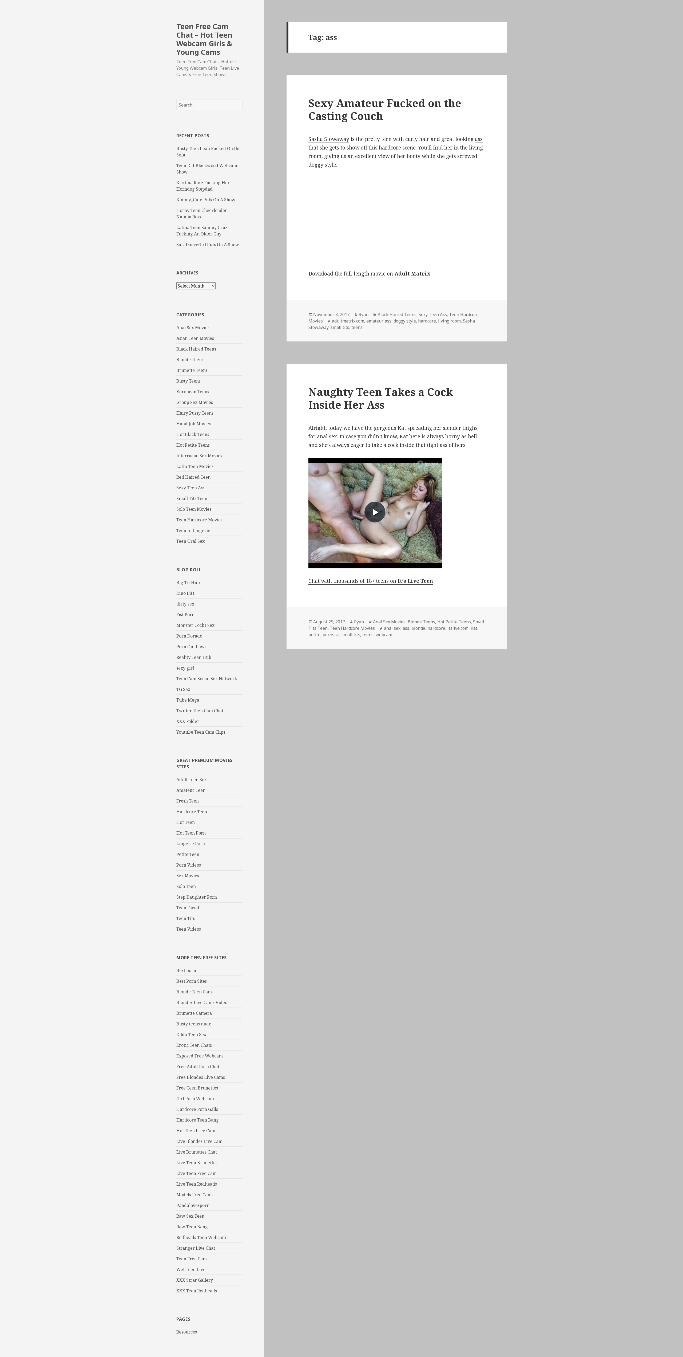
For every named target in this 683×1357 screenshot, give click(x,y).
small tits (340, 327)
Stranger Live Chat (195, 1248)
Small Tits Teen (191, 498)
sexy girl (185, 668)
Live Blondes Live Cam (199, 1141)
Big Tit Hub (188, 582)
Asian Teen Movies (195, 338)
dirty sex (185, 604)
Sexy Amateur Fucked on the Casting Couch (384, 109)
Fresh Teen (187, 801)
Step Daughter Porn (196, 897)
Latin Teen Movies (194, 466)
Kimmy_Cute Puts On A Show (205, 200)
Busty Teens (188, 381)
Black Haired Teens (196, 349)
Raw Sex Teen (190, 1216)
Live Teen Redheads (196, 1184)
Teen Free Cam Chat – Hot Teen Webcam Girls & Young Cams (204, 39)
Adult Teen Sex (191, 779)
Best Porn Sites (191, 981)
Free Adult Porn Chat (197, 1066)
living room (449, 321)
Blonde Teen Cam (194, 992)
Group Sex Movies (194, 402)
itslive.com (457, 628)
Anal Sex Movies (192, 328)
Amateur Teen (190, 790)
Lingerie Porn (190, 844)
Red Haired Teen (193, 477)
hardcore (427, 321)
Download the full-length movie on (369, 273)
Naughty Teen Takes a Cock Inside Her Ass (380, 398)
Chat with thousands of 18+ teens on (370, 580)
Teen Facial (187, 908)
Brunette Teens (192, 370)
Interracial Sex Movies (199, 456)
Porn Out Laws (191, 647)
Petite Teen (187, 854)
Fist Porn (185, 614)
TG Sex (183, 689)
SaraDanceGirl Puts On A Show (207, 244)
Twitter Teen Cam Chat (199, 711)
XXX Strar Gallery (194, 1280)
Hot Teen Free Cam (195, 1131)
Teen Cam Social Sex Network (206, 679)
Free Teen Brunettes (197, 1088)
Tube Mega (187, 700)
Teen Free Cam (191, 1259)
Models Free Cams (194, 1195)
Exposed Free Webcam (199, 1056)
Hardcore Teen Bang (197, 1120)
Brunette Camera (194, 1013)
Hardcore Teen (191, 812)
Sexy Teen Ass (190, 488)
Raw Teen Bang (192, 1227)
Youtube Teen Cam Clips (200, 732)
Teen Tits (185, 918)
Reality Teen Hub (193, 657)
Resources (186, 1332)
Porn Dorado (189, 636)
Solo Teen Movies (193, 509)
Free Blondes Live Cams (200, 1077)
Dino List (185, 593)
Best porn (186, 970)
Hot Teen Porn (191, 833)
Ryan (363, 314)
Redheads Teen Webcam (201, 1237)
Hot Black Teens (192, 434)
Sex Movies (187, 876)
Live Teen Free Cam (196, 1173)
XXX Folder (187, 721)
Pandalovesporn (192, 1205)
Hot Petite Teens (193, 445)
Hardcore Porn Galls (197, 1109)
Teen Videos (188, 929)
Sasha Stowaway (328, 139)
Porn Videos (188, 865)
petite (314, 635)
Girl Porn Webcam (195, 1099)
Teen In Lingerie (193, 530)
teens (357, 327)
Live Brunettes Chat (196, 1152)
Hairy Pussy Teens (194, 413)
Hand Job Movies (193, 424)
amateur (374, 321)
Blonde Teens (190, 360)
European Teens (192, 392)
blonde (418, 628)
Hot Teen (185, 822)
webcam (384, 635)
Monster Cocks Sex (195, 625)
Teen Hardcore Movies (199, 520)
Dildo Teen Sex (191, 1034)
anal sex (327, 436)
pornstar (331, 635)
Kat (474, 628)
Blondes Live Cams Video (201, 1002)
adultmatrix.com (348, 321)
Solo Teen (186, 886)
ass (479, 139)
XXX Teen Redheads (196, 1291)
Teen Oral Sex (190, 541)
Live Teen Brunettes (196, 1163)
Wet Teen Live (190, 1269)
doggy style (405, 321)
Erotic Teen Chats (194, 1045)
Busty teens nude (193, 1024)
